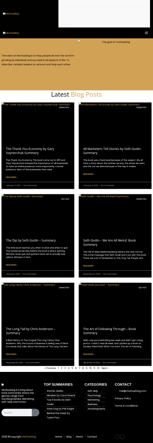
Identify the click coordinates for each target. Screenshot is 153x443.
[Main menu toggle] (146, 32)
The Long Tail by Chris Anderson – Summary (30, 331)
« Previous (50, 368)
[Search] (35, 412)
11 (94, 368)
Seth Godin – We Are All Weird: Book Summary (109, 242)
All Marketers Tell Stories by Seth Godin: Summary (112, 151)
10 (90, 368)
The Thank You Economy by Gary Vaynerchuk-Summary (30, 151)
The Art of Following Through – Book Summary (109, 331)
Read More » (11, 177)
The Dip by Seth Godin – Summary (31, 240)
